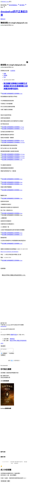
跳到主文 (3, 19)
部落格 (5, 75)
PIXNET (7, 461)
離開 (9, 481)
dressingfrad (3, 326)
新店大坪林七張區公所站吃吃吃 (18, 340)
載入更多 (3, 346)
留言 (15, 334)
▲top (2, 343)
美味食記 (12, 338)
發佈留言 (3, 355)
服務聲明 (16, 463)
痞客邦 (12, 334)
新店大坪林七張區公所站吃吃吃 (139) (13, 275)
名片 (5, 77)
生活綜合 (12, 70)
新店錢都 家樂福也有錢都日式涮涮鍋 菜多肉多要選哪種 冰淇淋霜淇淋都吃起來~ (16, 86)
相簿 (5, 73)
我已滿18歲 (3, 481)
